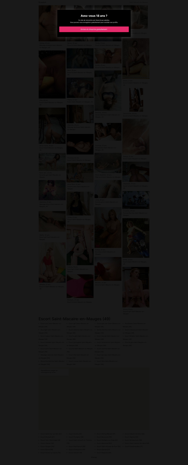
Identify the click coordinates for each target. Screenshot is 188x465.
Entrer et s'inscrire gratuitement (94, 29)
